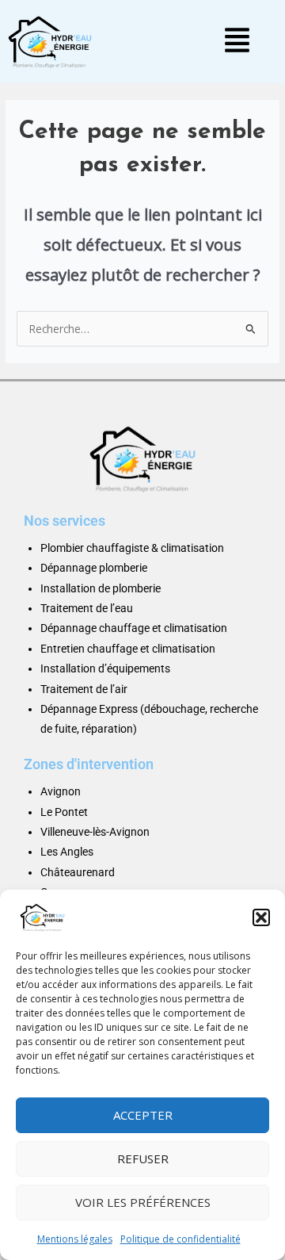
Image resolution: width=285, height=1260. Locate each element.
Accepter (143, 1115)
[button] (261, 917)
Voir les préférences (143, 1202)
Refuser (143, 1158)
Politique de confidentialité (180, 1239)
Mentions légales (74, 1239)
